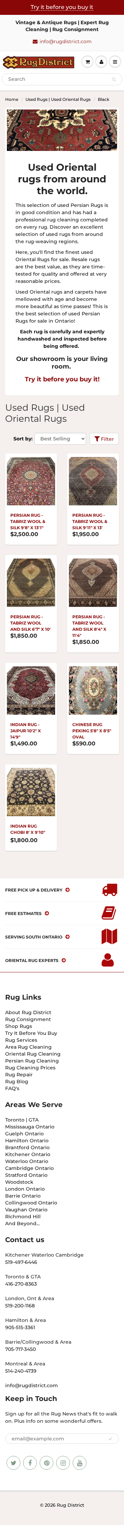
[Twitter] (13, 1463)
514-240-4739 (21, 1371)
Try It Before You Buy (31, 1033)
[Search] (114, 79)
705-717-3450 (20, 1349)
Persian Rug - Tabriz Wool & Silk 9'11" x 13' (89, 521)
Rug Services (21, 1040)
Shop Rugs (18, 1026)
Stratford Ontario (26, 1175)
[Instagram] (63, 1463)
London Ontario (25, 1189)
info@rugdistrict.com (66, 41)
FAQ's (12, 1088)
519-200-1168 (20, 1306)
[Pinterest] (46, 1463)
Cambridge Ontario (29, 1168)
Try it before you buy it (62, 7)
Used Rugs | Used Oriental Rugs (58, 99)
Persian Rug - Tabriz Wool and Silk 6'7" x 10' (30, 623)
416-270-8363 (21, 1284)
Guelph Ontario (24, 1134)
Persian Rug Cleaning (32, 1061)
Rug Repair (19, 1074)
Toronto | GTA (22, 1120)
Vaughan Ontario (26, 1210)
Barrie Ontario (23, 1196)
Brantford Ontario (27, 1147)
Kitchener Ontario (27, 1154)
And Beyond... (22, 1223)
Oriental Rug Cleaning (33, 1054)
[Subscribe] (110, 1439)
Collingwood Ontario (31, 1203)
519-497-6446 (21, 1262)
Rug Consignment (28, 1019)
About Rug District (28, 1012)
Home (11, 99)
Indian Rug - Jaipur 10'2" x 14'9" (25, 731)
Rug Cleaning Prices (30, 1068)
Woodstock (19, 1182)
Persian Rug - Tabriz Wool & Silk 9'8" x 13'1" (27, 521)
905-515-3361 (20, 1327)
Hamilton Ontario (27, 1140)
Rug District (70, 1505)
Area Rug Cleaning (28, 1047)
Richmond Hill (23, 1216)
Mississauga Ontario (29, 1127)
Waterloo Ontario (26, 1161)
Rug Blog (16, 1081)
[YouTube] (79, 1463)
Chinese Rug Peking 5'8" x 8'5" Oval (91, 731)
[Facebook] (30, 1463)
